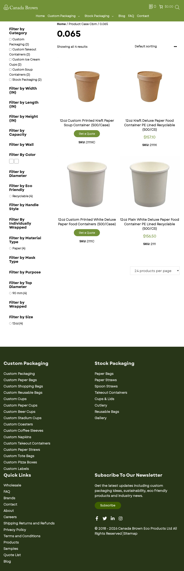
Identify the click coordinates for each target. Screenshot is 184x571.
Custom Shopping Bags (23, 386)
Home (40, 16)
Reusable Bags (107, 411)
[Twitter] (105, 518)
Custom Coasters (18, 424)
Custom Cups (15, 399)
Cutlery (101, 405)
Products (11, 542)
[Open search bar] (177, 8)
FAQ (131, 16)
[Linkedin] (113, 518)
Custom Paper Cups (20, 405)
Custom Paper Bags (20, 380)
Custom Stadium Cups (23, 418)
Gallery (101, 418)
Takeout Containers (111, 392)
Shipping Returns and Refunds (29, 523)
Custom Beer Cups (19, 411)
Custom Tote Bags (19, 456)
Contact (143, 16)
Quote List (12, 555)
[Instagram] (120, 518)
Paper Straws (106, 380)
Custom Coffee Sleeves (23, 430)
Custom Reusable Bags (23, 392)
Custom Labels (16, 468)
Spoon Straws (106, 386)
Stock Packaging (97, 16)
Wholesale (12, 485)
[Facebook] (97, 518)
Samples (11, 548)
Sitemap (130, 533)
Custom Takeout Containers (27, 443)
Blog (121, 16)
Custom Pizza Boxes (20, 462)
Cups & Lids (104, 399)
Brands (9, 498)
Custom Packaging (62, 16)
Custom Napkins (17, 437)
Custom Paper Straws (22, 449)
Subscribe (107, 505)
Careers (10, 517)
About (9, 510)
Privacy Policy (15, 529)
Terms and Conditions (22, 536)
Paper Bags (104, 373)
